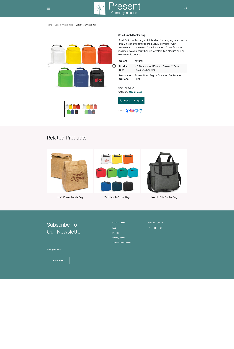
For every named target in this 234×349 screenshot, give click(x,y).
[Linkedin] (140, 110)
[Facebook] (128, 110)
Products (116, 233)
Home (49, 25)
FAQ (114, 228)
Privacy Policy (118, 238)
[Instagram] (132, 110)
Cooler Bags (67, 25)
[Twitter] (136, 110)
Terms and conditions (121, 242)
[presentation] (42, 175)
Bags (57, 25)
